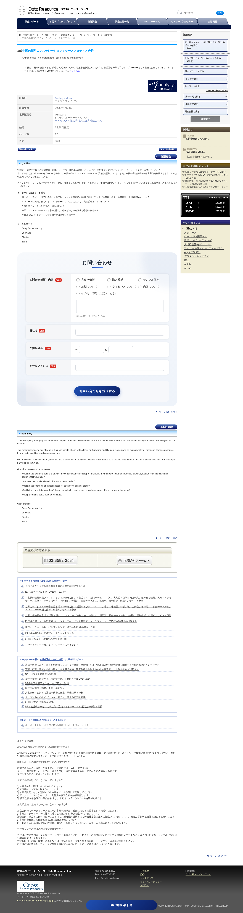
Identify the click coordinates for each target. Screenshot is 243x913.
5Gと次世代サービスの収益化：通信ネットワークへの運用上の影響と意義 (63, 706)
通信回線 (108, 35)
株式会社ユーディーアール (198, 874)
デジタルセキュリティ (196, 256)
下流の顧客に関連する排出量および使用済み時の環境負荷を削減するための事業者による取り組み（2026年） (82, 669)
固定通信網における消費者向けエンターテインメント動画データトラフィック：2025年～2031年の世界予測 (81, 621)
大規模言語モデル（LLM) (198, 244)
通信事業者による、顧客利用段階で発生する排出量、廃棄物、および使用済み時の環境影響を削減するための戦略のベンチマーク (92, 664)
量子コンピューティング (198, 240)
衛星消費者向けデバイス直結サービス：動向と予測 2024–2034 (57, 678)
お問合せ (144, 885)
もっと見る (74, 71)
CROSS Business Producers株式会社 (35, 900)
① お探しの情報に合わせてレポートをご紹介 (204, 171)
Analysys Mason (64, 98)
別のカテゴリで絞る (194, 71)
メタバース (190, 232)
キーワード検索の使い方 (217, 90)
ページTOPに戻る (168, 412)
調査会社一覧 (123, 21)
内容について (151, 286)
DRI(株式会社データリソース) (33, 35)
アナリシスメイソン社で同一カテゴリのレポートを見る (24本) (205, 45)
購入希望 (117, 279)
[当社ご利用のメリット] (205, 165)
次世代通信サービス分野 (51, 659)
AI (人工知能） (192, 252)
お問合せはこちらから (197, 138)
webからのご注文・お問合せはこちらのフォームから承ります (134, 560)
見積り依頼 (88, 279)
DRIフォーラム (153, 21)
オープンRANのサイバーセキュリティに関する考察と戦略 (55, 697)
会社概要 (214, 21)
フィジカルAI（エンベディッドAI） (204, 248)
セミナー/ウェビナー (183, 21)
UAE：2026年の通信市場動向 (40, 674)
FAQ (142, 874)
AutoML (188, 264)
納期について (89, 286)
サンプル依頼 (151, 279)
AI (221, 13)
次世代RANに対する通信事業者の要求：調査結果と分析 (54, 692)
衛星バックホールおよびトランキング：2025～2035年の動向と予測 (60, 627)
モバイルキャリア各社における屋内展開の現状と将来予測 (55, 586)
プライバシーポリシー (151, 882)
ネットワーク (93, 35)
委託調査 (93, 21)
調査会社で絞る (192, 111)
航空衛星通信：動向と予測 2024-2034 (44, 688)
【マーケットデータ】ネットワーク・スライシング (51, 644)
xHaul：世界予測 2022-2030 (39, 702)
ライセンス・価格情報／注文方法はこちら (78, 120)
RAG (186, 260)
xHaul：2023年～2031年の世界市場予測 (46, 639)
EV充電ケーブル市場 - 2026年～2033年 (45, 591)
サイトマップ (146, 878)
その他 (100, 293)
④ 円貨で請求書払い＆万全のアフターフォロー (205, 187)
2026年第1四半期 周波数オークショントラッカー (50, 633)
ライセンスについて (124, 286)
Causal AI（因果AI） (195, 236)
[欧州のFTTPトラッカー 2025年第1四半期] (27, 150)
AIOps (187, 267)
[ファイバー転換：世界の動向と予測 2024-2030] (168, 150)
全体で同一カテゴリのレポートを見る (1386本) (203, 60)
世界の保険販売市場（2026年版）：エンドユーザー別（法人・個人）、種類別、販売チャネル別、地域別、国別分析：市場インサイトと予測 (98, 615)
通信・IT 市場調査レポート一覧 (67, 35)
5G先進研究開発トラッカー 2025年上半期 (47, 683)
